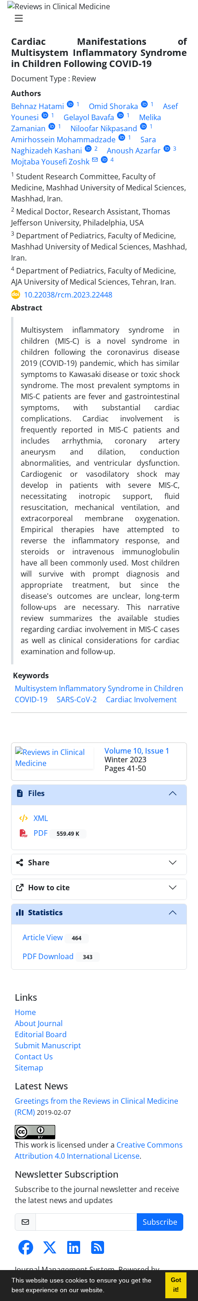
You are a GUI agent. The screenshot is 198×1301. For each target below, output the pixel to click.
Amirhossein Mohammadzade (63, 139)
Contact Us (34, 1057)
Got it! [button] (176, 1285)
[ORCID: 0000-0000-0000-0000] (70, 104)
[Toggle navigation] (96, 18)
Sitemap (29, 1068)
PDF (55, 833)
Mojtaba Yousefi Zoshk (50, 162)
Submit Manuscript (48, 1045)
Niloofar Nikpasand (103, 128)
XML (40, 818)
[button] (107, 1291)
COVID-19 (31, 699)
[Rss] (98, 1250)
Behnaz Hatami (37, 106)
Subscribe (160, 1222)
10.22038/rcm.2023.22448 (68, 295)
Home (25, 1012)
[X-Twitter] (50, 1250)
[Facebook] (26, 1250)
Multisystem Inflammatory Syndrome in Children (99, 688)
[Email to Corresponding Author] (94, 160)
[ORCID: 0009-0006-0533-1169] (88, 148)
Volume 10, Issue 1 (137, 751)
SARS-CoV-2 (77, 699)
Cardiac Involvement (141, 699)
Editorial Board (41, 1034)
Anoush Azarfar (134, 151)
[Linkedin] (74, 1250)
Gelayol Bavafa (89, 117)
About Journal (39, 1023)
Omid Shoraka (113, 106)
